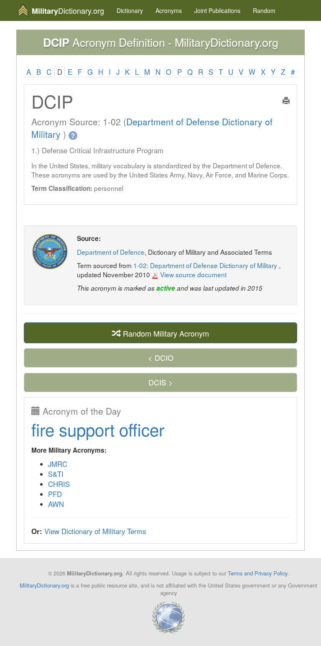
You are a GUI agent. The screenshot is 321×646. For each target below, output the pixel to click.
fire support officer (97, 429)
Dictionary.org (68, 10)
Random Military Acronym (165, 333)
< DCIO (160, 357)
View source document (192, 274)
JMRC (57, 464)
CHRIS (59, 484)
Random (264, 10)
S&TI (56, 474)
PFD (55, 494)
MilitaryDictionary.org (44, 585)
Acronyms (168, 10)
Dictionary (130, 10)
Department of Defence (111, 251)
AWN (56, 504)
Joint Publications (217, 10)
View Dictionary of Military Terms (95, 531)
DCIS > (160, 382)
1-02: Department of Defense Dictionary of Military (206, 265)
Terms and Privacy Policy (257, 573)
